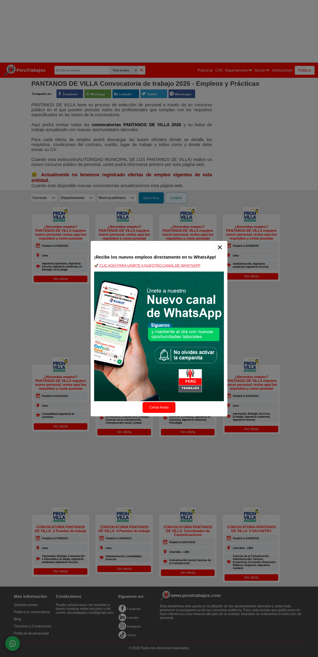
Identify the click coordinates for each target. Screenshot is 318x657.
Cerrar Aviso (159, 407)
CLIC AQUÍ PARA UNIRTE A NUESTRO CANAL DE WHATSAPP (150, 265)
